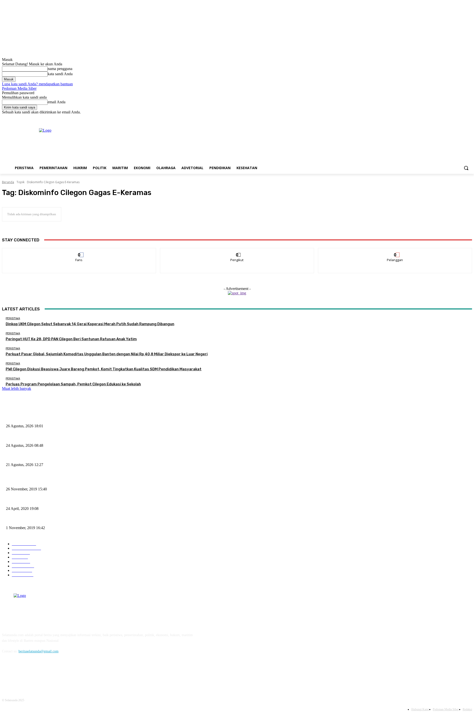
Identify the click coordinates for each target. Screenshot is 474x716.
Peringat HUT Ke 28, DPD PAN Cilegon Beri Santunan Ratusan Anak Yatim (71, 339)
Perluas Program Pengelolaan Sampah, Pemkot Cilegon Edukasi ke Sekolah (73, 384)
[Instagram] (449, 118)
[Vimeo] (462, 118)
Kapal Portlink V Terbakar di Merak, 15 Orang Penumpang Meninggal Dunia (60, 481)
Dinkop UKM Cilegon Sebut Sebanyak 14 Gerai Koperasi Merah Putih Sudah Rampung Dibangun (90, 324)
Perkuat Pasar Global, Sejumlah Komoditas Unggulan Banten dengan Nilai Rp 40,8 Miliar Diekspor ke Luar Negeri (107, 354)
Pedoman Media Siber (19, 88)
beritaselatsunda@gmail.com (39, 651)
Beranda (8, 182)
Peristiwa (13, 318)
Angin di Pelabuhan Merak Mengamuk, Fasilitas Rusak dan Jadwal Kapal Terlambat (64, 520)
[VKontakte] (58, 674)
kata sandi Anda (60, 74)
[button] (466, 168)
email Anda (56, 102)
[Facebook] (442, 118)
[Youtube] (469, 118)
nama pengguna (60, 69)
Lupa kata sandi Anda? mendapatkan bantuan (37, 84)
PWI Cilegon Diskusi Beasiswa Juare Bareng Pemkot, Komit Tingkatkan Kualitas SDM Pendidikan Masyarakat (103, 369)
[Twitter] (455, 118)
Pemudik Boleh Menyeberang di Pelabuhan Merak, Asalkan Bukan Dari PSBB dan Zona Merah (72, 500)
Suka (79, 252)
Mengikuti (237, 252)
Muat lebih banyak (16, 388)
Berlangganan (395, 252)
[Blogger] (7, 674)
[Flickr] (32, 674)
